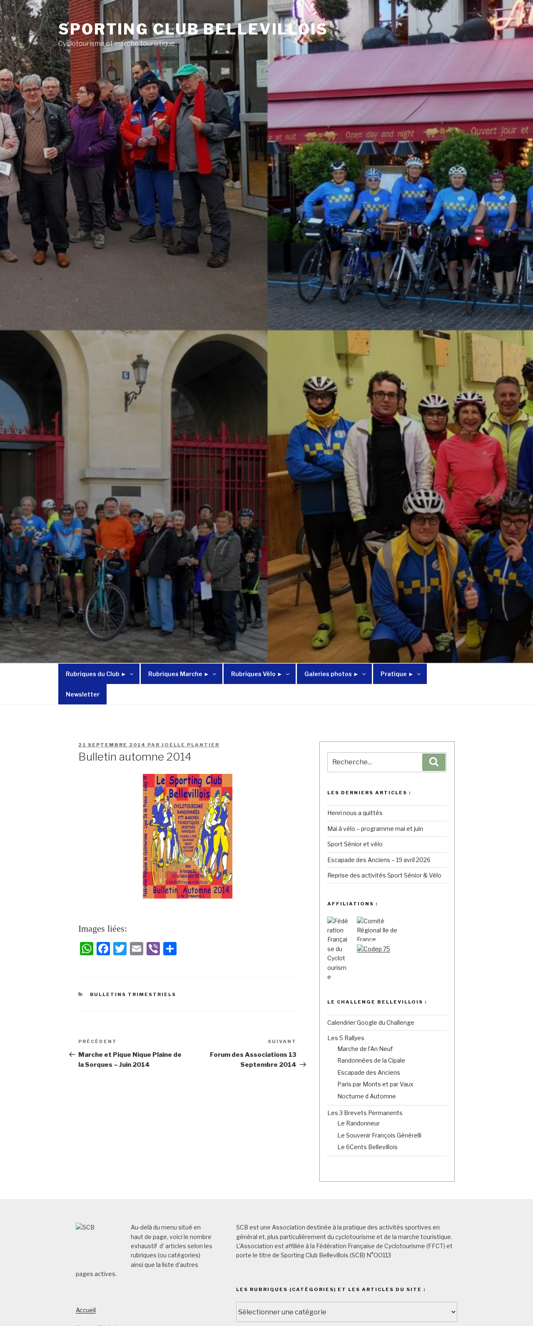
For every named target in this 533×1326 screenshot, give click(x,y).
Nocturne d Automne (366, 1096)
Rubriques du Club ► (96, 673)
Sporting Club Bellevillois (193, 29)
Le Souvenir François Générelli (379, 1135)
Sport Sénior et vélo (355, 844)
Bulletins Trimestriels (133, 994)
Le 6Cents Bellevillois (367, 1146)
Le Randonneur (358, 1123)
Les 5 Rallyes (345, 1037)
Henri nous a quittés (355, 812)
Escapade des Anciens (368, 1072)
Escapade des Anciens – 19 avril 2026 (379, 859)
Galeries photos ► (331, 673)
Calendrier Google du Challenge (370, 1022)
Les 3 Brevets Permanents (365, 1112)
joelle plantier (190, 745)
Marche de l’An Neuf (365, 1048)
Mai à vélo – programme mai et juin (375, 828)
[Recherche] (434, 762)
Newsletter (83, 694)
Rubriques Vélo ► (257, 673)
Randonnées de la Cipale (371, 1060)
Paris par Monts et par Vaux (375, 1084)
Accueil (86, 1310)
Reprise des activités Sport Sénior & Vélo (384, 875)
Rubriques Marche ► (178, 673)
